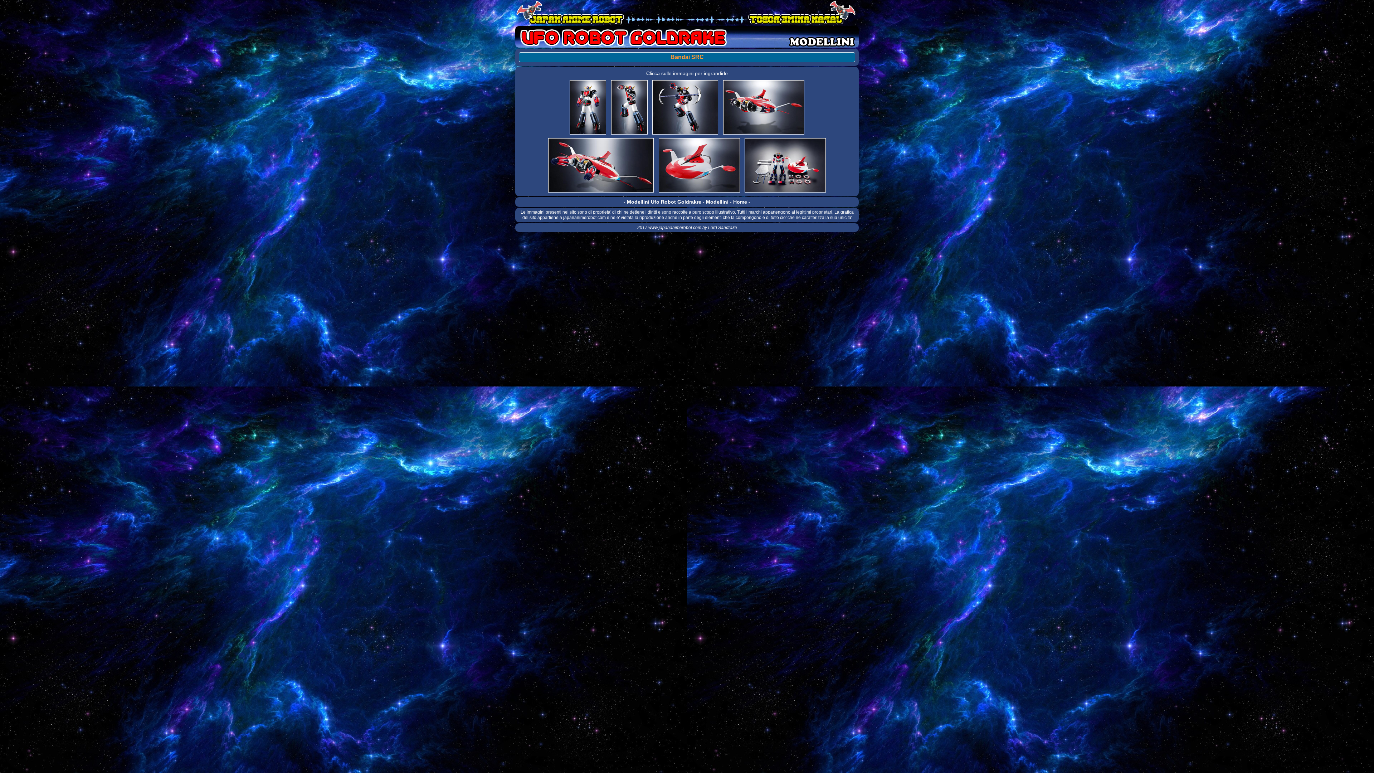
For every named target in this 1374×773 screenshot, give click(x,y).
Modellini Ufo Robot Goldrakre (664, 202)
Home (740, 202)
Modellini (717, 202)
